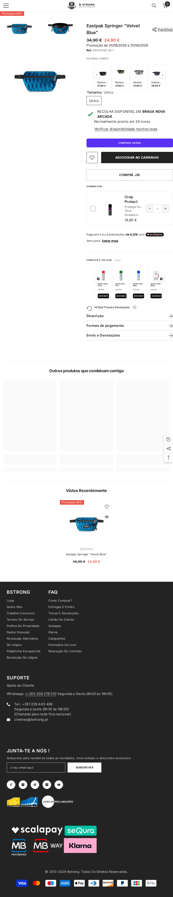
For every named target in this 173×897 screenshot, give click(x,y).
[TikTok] (47, 784)
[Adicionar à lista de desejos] (107, 506)
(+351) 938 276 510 (40, 694)
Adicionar (103, 296)
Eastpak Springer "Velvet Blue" (86, 554)
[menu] (6, 5)
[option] (103, 76)
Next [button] (162, 74)
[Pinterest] (35, 784)
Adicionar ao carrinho (137, 157)
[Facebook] (11, 784)
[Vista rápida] (107, 517)
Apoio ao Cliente (20, 685)
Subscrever (84, 767)
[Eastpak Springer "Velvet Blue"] (86, 521)
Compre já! (129, 175)
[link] (92, 157)
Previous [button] (97, 74)
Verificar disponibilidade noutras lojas (125, 129)
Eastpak (86, 549)
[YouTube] (59, 784)
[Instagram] (23, 784)
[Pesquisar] (154, 5)
